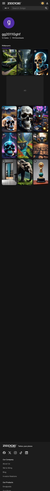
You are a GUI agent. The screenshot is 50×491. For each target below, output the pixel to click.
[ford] (9, 62)
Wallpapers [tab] (6, 46)
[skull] (25, 119)
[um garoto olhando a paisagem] (25, 145)
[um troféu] (40, 172)
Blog (4, 472)
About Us (6, 464)
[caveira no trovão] (9, 145)
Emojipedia (7, 487)
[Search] (46, 8)
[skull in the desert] (9, 119)
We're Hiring (7, 468)
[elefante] (25, 172)
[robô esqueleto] (40, 119)
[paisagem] (40, 145)
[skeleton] (40, 62)
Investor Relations (10, 476)
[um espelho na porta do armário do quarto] (9, 172)
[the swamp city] (25, 62)
